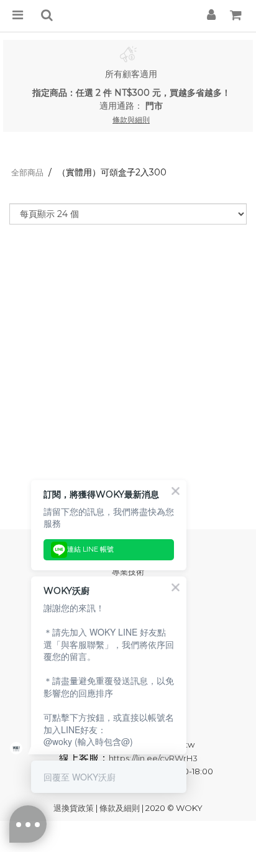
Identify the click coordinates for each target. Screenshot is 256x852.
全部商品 (27, 172)
